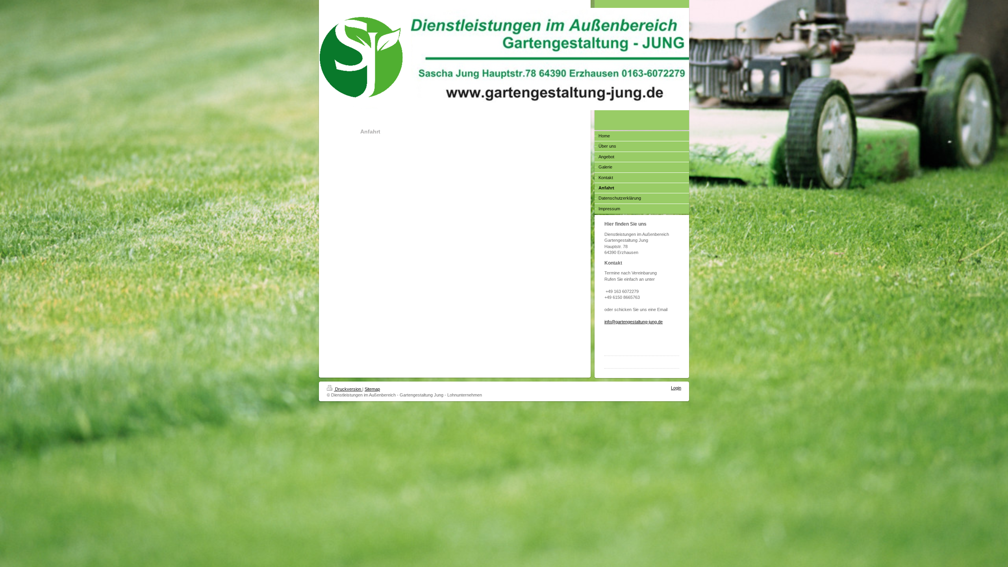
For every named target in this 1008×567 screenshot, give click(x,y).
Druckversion (348, 389)
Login (676, 387)
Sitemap (372, 389)
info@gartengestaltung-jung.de (633, 321)
